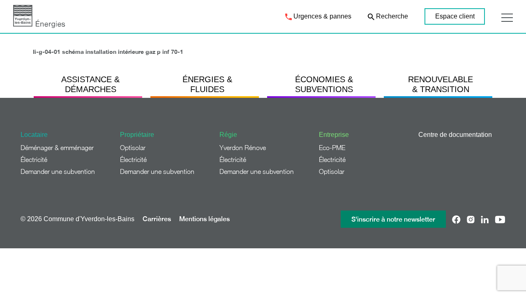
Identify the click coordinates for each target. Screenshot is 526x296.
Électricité (34, 159)
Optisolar (132, 147)
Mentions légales (204, 219)
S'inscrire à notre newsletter (393, 219)
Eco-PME (332, 147)
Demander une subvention (58, 171)
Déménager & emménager (57, 147)
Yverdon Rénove (242, 147)
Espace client (455, 16)
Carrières (157, 219)
